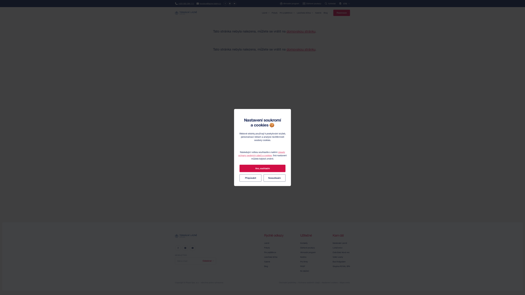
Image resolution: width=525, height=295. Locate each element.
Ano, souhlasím (262, 168)
